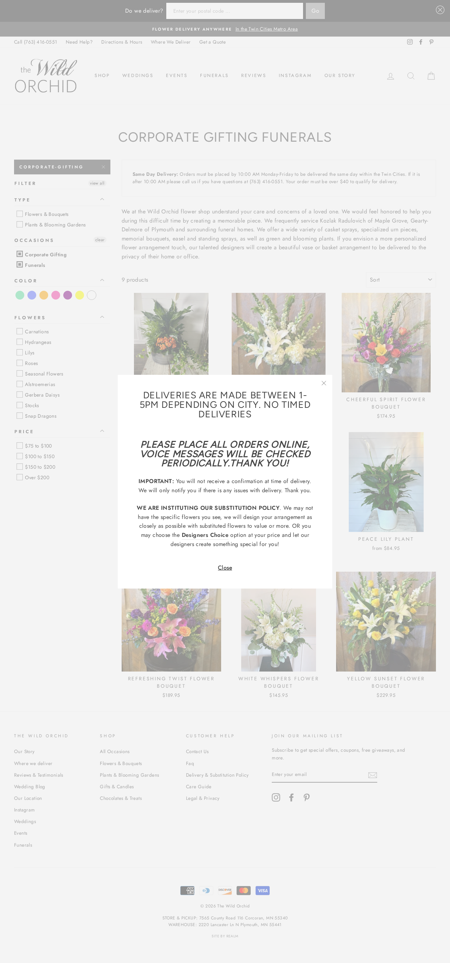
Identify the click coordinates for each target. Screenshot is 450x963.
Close (225, 568)
